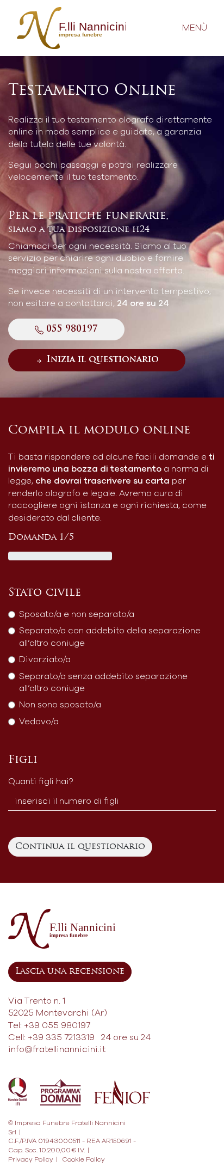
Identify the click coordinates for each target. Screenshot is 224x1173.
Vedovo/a (39, 722)
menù (194, 28)
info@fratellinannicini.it (56, 1049)
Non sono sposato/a (60, 705)
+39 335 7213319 (61, 1037)
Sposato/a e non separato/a (76, 614)
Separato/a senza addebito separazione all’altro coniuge (103, 682)
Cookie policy (83, 1159)
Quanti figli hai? (40, 781)
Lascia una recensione (70, 971)
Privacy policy (30, 1159)
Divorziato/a (45, 659)
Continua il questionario (80, 846)
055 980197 (70, 329)
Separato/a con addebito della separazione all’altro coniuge (110, 637)
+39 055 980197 (57, 1025)
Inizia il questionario (101, 360)
